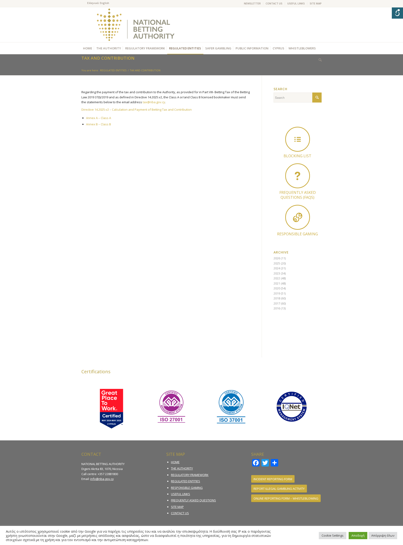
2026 (277, 258)
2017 (277, 303)
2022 (277, 278)
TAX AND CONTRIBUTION (108, 58)
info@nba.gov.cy (102, 479)
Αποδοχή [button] (358, 535)
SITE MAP (316, 3)
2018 (277, 298)
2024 (277, 268)
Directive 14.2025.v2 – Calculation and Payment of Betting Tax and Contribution (136, 109)
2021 (277, 283)
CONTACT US (274, 3)
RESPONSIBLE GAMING (187, 488)
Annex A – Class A (98, 118)
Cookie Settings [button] (333, 535)
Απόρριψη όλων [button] (382, 535)
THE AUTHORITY (182, 468)
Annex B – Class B (98, 124)
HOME (175, 462)
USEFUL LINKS (296, 3)
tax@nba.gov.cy (154, 102)
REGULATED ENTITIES (185, 481)
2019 (277, 293)
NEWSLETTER (252, 3)
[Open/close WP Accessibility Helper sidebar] (397, 13)
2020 (277, 288)
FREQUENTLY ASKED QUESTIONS (193, 500)
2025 (277, 263)
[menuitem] (252, 3)
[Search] (319, 60)
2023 (277, 273)
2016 (277, 308)
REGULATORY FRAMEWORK (189, 475)
